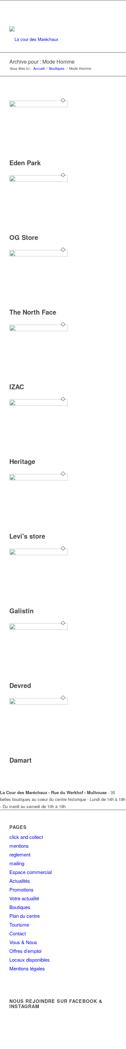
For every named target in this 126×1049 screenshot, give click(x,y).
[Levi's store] (38, 479)
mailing (16, 863)
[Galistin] (38, 553)
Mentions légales (27, 968)
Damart (20, 760)
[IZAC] (38, 329)
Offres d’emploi (25, 950)
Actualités (19, 880)
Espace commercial (30, 871)
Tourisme (19, 924)
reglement (19, 854)
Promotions (21, 889)
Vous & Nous (23, 942)
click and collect (26, 836)
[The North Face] (38, 255)
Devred (20, 685)
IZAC (16, 386)
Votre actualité (24, 898)
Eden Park (25, 162)
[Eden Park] (38, 105)
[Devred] (38, 628)
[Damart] (38, 703)
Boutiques (57, 68)
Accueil (39, 68)
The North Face (32, 312)
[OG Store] (38, 180)
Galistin (21, 610)
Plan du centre (24, 915)
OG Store (23, 237)
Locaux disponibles (29, 959)
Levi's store (27, 536)
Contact (17, 933)
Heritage (22, 461)
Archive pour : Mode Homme (42, 61)
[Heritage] (38, 404)
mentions (19, 845)
